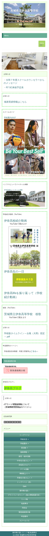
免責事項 (33, 532)
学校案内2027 (10, 117)
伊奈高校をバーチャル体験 (13, 190)
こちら (33, 351)
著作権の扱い (17, 532)
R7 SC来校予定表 (15, 87)
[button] (24, 439)
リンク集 (26, 532)
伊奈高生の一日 (14, 271)
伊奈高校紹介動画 (15, 220)
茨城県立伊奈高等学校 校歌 (22, 314)
